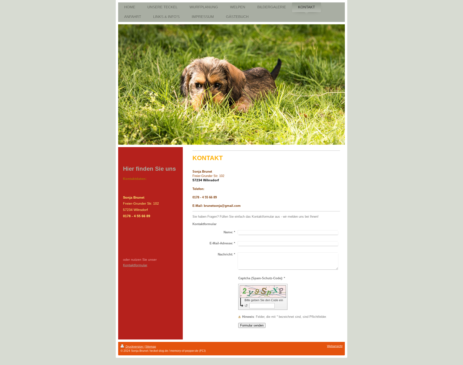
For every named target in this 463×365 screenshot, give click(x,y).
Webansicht (334, 346)
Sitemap (150, 346)
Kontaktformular (135, 265)
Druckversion (134, 346)
